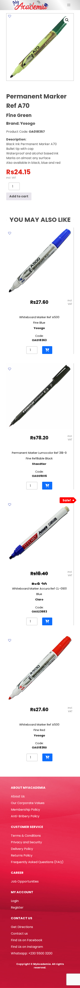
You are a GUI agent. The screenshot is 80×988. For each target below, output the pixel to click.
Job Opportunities (25, 881)
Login (15, 901)
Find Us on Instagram (27, 946)
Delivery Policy (22, 849)
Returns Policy (21, 855)
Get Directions (22, 927)
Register (17, 907)
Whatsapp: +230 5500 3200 (31, 953)
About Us (18, 796)
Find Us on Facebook (26, 940)
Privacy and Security (26, 842)
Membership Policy (25, 809)
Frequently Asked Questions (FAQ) (37, 862)
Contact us (19, 933)
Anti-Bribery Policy (25, 816)
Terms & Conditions (26, 835)
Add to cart (18, 196)
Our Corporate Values (27, 803)
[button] (66, 20)
